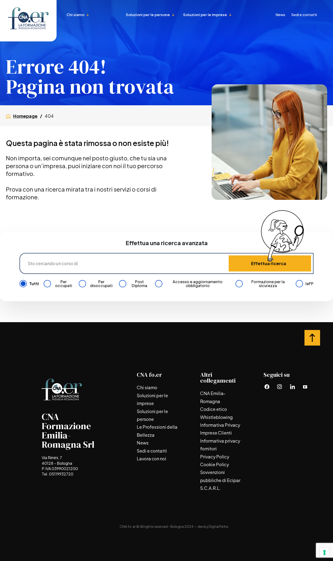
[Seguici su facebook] (267, 386)
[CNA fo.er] (28, 20)
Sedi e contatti (304, 14)
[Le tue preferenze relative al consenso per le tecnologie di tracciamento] (324, 552)
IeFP (309, 284)
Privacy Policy (214, 456)
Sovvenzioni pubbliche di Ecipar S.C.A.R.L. (220, 480)
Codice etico (213, 409)
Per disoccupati (101, 284)
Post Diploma (139, 284)
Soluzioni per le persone (148, 14)
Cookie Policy (214, 464)
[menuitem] (93, 35)
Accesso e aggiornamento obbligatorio (198, 284)
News (280, 14)
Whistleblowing (216, 417)
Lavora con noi (151, 458)
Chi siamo (76, 14)
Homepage (25, 116)
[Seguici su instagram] (279, 386)
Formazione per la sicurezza (268, 284)
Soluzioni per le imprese (205, 14)
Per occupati (63, 284)
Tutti (34, 284)
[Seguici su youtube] (305, 386)
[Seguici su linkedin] (292, 386)
